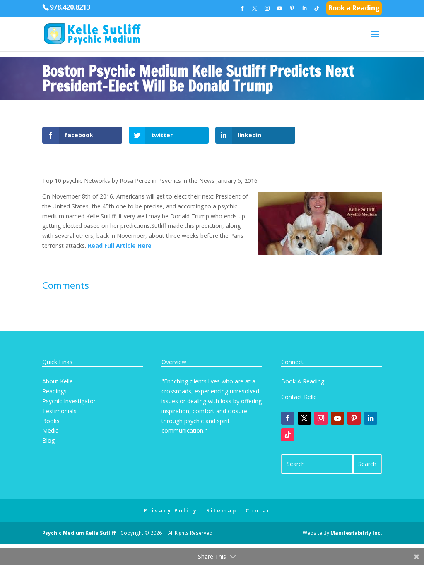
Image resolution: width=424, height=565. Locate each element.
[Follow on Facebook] (287, 418)
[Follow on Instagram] (321, 418)
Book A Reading (302, 381)
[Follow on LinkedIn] (370, 418)
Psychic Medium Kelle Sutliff (79, 532)
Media (50, 430)
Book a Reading (354, 8)
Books (51, 421)
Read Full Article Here (120, 245)
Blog (48, 440)
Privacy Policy (171, 510)
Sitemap (221, 510)
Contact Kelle (299, 397)
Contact (260, 510)
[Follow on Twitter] (304, 418)
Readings (54, 391)
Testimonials (59, 411)
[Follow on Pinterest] (354, 418)
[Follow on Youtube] (337, 418)
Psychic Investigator (69, 401)
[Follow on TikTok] (287, 434)
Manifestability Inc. (356, 532)
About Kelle (57, 381)
